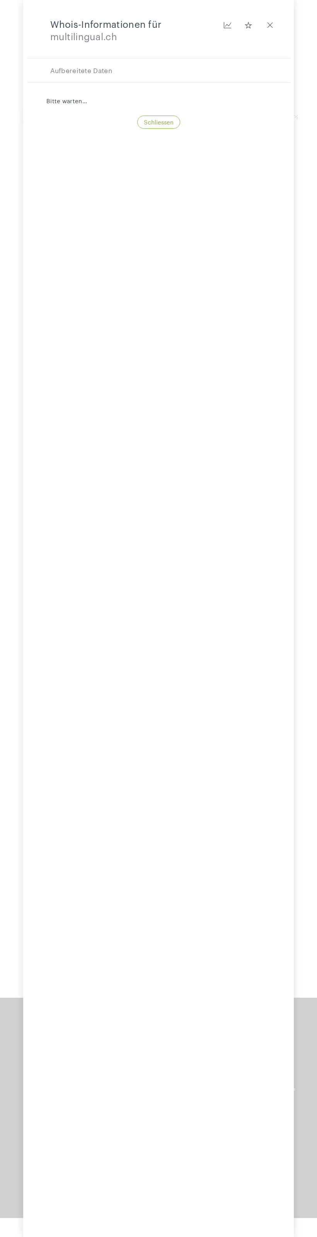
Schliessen (159, 122)
